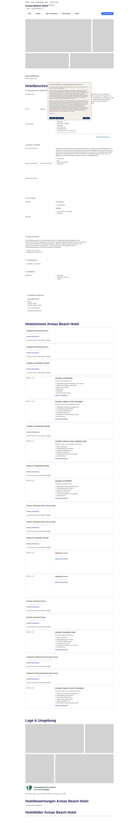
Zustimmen (86, 118)
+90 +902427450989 (33, 308)
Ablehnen (52, 118)
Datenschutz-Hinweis (63, 105)
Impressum (51, 113)
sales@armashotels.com (34, 310)
